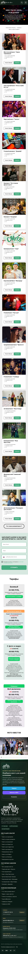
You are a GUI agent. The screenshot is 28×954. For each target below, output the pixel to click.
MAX (7, 950)
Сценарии (19, 27)
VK (10, 950)
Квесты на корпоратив (7, 836)
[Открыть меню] (25, 2)
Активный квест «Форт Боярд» (9, 881)
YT (14, 950)
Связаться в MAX (6, 904)
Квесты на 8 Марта (6, 854)
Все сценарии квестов (7, 866)
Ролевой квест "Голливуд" (11, 376)
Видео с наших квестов (7, 894)
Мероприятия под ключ (8, 859)
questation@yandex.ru (8, 920)
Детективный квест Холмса (9, 876)
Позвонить (14, 796)
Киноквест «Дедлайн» (7, 884)
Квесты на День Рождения (14, 29)
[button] (17, 62)
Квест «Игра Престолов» (8, 874)
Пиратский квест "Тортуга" (11, 119)
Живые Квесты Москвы (10, 27)
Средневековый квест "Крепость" (14, 344)
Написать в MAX (14, 792)
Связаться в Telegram (7, 901)
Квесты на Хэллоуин (7, 856)
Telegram (14, 788)
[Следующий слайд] (27, 746)
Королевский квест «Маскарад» (9, 879)
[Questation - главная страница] (14, 809)
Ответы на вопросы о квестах (9, 896)
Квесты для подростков (8, 846)
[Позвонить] (21, 2)
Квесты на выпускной (7, 841)
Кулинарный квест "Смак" (11, 249)
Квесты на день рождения (8, 839)
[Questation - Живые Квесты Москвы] (7, 2)
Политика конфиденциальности (8, 946)
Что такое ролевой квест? (8, 891)
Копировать (22, 912)
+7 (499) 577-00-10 (8, 912)
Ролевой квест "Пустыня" (11, 313)
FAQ (17, 946)
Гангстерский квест (7, 871)
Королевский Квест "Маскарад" (13, 281)
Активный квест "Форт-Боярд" (13, 408)
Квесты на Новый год (7, 844)
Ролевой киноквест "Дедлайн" (13, 151)
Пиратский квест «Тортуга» (8, 869)
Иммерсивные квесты (7, 851)
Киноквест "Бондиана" (10, 217)
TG (2, 950)
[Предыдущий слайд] (1, 746)
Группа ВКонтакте (6, 899)
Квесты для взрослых (7, 849)
